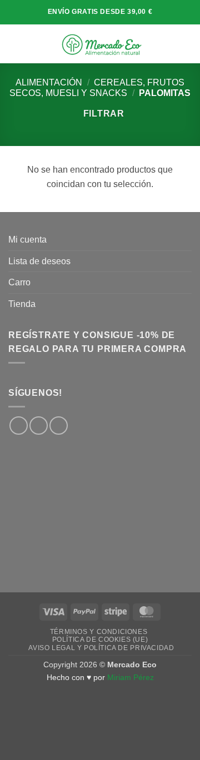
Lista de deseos (39, 261)
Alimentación (49, 82)
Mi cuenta (27, 239)
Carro (19, 282)
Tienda (22, 304)
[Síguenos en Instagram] (38, 425)
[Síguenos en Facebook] (18, 425)
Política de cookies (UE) (100, 639)
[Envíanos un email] (58, 425)
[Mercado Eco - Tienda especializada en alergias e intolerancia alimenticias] (101, 43)
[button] (15, 43)
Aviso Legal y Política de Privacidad (101, 648)
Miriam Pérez (130, 677)
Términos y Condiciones (98, 632)
